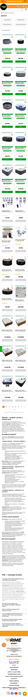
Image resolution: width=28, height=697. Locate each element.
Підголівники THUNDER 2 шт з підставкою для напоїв (20, 240)
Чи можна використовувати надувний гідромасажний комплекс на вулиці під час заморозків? (12, 625)
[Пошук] (22, 9)
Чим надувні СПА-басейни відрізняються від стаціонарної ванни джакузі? (13, 579)
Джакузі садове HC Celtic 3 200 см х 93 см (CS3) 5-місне (19, 301)
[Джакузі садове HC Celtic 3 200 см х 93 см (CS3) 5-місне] (20, 292)
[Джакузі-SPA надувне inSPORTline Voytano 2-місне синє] (20, 106)
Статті (14, 665)
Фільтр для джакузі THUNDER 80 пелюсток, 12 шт (7, 211)
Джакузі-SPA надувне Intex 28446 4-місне (6, 241)
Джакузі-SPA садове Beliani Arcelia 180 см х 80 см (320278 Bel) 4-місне (7, 181)
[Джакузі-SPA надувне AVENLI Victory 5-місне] (7, 41)
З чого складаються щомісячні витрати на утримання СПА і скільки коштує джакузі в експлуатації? (12, 615)
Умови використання (14, 674)
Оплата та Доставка (14, 672)
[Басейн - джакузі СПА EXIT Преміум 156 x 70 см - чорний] (7, 262)
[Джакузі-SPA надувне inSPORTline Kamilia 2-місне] (20, 73)
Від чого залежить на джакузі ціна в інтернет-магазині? (11, 610)
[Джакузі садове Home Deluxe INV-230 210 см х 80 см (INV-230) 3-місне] (20, 382)
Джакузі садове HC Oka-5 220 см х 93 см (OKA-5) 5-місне (20, 361)
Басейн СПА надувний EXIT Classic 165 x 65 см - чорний (20, 270)
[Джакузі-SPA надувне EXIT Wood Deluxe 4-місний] (7, 73)
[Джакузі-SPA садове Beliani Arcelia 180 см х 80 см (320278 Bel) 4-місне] (7, 171)
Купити (7, 61)
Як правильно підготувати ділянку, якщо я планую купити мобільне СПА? (12, 620)
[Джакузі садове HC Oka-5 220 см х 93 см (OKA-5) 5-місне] (20, 352)
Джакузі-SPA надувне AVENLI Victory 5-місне (6, 51)
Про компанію (14, 667)
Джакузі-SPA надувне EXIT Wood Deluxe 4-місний (7, 83)
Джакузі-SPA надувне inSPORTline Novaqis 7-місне (6, 116)
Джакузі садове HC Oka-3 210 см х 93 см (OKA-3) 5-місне (20, 331)
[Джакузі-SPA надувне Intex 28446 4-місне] (7, 233)
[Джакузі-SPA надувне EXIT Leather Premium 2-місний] (20, 41)
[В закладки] (12, 35)
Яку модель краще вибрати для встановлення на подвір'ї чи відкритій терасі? (11, 605)
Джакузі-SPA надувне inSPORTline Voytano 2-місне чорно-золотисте (7, 149)
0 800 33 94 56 (14, 654)
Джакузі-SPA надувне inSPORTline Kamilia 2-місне (19, 83)
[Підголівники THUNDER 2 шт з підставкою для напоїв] (20, 231)
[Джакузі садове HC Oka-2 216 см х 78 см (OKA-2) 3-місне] (7, 322)
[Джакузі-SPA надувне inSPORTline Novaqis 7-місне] (7, 106)
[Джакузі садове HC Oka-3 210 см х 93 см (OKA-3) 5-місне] (20, 322)
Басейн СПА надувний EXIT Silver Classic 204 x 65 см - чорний (7, 299)
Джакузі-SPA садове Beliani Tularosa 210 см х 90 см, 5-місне (20, 181)
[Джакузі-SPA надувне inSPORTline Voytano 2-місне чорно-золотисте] (7, 139)
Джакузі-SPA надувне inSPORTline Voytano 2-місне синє (20, 116)
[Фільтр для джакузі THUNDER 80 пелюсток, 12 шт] (7, 203)
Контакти (14, 678)
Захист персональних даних (14, 676)
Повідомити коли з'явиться (7, 370)
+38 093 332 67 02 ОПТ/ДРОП (14, 656)
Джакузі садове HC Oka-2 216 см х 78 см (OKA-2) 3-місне (7, 331)
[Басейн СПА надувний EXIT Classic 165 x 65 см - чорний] (20, 262)
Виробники (14, 669)
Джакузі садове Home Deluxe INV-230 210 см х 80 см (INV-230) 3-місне (20, 391)
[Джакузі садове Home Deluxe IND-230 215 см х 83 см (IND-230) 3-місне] (7, 382)
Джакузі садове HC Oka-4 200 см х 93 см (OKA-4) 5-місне (7, 361)
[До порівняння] (12, 37)
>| (14, 409)
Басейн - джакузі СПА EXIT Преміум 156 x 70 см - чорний (7, 270)
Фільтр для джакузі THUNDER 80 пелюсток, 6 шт (20, 211)
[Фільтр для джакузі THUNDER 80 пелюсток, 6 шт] (20, 203)
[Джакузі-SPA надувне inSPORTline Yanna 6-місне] (20, 139)
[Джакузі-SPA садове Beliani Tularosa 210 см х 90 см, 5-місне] (20, 171)
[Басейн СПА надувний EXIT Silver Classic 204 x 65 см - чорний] (7, 291)
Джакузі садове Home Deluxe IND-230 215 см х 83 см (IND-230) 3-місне (7, 391)
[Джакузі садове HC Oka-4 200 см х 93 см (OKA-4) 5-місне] (7, 352)
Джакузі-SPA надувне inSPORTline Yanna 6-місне (20, 148)
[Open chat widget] (25, 694)
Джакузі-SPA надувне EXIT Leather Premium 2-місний (20, 51)
